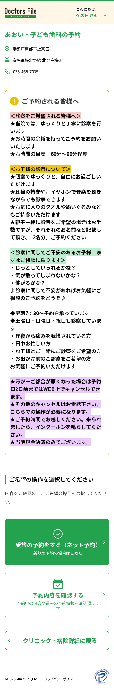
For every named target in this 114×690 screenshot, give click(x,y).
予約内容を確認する (58, 595)
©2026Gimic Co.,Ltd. (21, 678)
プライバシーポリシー (60, 678)
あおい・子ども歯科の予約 (43, 34)
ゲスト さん (87, 15)
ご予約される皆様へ (50, 101)
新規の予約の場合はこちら (58, 553)
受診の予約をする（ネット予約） (58, 544)
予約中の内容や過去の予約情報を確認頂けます (58, 606)
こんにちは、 (87, 9)
